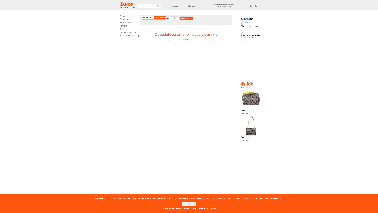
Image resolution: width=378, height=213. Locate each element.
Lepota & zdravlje (128, 32)
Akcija (151, 18)
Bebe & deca (125, 22)
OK (189, 204)
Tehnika (123, 26)
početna (186, 40)
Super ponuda (160, 18)
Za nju (122, 16)
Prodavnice (190, 6)
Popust (145, 18)
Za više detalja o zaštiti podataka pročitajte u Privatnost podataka (189, 209)
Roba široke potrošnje (130, 35)
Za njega (124, 19)
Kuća (122, 29)
